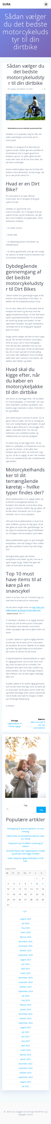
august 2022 (25, 1082)
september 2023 (25, 1023)
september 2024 (25, 991)
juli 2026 (25, 923)
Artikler (13, 89)
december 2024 (25, 977)
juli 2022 (25, 1086)
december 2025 (25, 941)
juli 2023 (25, 1032)
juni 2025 (25, 964)
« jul (24, 911)
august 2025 (25, 959)
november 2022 (26, 1068)
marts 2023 (26, 1050)
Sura (6, 4)
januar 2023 (25, 1059)
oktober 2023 (25, 1018)
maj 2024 (25, 1000)
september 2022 (25, 1077)
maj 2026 (25, 928)
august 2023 (25, 1027)
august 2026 (25, 919)
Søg (25, 805)
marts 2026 (26, 932)
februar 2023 (25, 1054)
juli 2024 (25, 995)
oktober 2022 (25, 1072)
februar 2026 (25, 937)
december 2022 (25, 1063)
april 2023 (25, 1045)
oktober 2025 (25, 950)
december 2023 (25, 1014)
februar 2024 (25, 1004)
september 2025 (25, 955)
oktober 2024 (25, 986)
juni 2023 (25, 1036)
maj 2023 (25, 1041)
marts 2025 (26, 973)
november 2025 (26, 946)
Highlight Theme (25, 1114)
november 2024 (26, 982)
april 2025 (25, 968)
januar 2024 (25, 1009)
